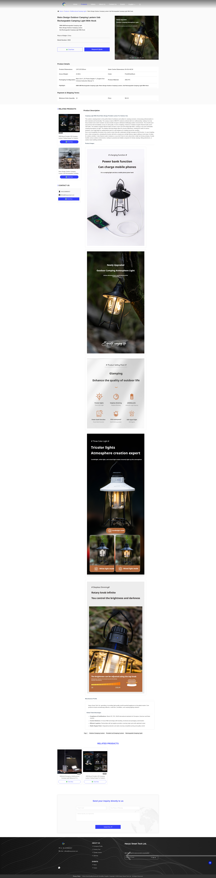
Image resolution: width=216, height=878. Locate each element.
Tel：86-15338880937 (66, 848)
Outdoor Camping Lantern (97, 733)
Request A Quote (97, 49)
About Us (102, 4)
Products (84, 4)
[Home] (64, 4)
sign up (154, 857)
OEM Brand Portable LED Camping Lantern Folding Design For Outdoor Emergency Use (68, 138)
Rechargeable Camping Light (134, 733)
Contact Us (113, 4)
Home (75, 4)
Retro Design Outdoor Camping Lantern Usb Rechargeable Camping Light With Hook (68, 173)
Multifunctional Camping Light (78, 11)
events (122, 4)
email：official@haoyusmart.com (69, 851)
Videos (93, 4)
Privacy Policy (76, 876)
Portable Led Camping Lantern (115, 733)
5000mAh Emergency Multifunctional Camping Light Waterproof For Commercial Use (69, 777)
